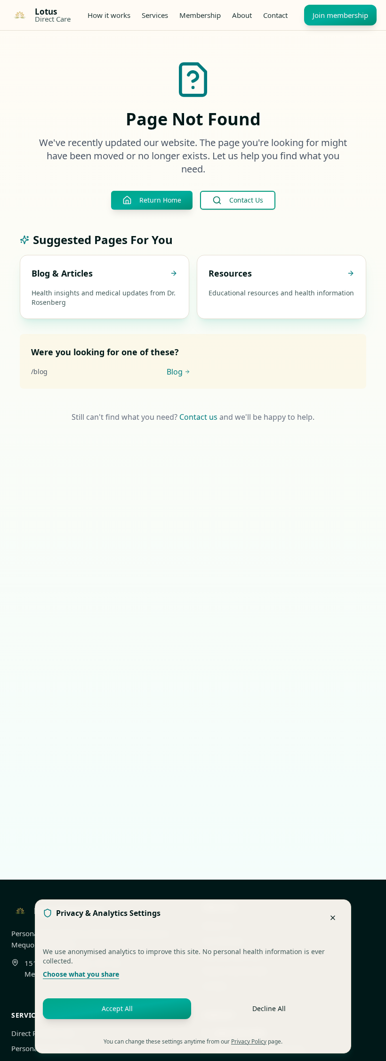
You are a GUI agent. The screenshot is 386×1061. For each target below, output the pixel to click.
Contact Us (246, 200)
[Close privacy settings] (332, 917)
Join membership (340, 15)
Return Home (160, 200)
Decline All (269, 1008)
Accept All (117, 1008)
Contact (275, 15)
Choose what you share (81, 974)
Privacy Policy (248, 1041)
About (242, 15)
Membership (200, 15)
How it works (109, 15)
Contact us (198, 417)
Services (155, 15)
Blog (175, 372)
